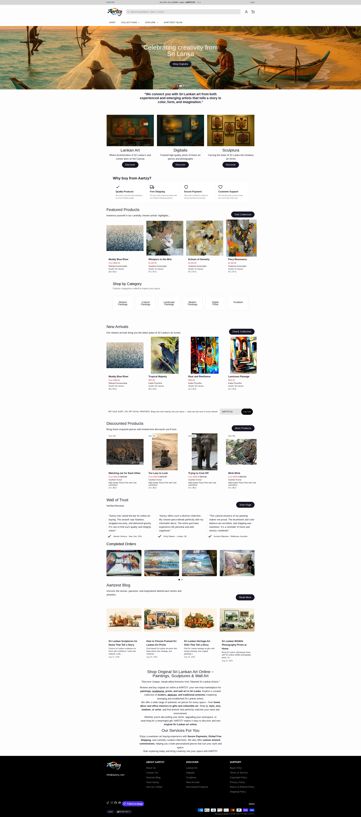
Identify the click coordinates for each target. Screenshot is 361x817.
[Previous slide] (243, 224)
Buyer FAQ (235, 768)
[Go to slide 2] (181, 579)
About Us (151, 768)
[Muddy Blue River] (125, 238)
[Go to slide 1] (179, 579)
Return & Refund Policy (242, 787)
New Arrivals (193, 782)
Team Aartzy (152, 782)
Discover (130, 164)
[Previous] (174, 86)
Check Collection (241, 331)
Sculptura (191, 777)
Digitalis (190, 772)
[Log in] (245, 12)
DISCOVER (192, 762)
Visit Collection (243, 214)
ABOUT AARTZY (155, 762)
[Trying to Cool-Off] (204, 451)
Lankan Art (191, 768)
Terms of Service (239, 772)
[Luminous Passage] (244, 355)
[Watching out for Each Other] (125, 451)
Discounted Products (197, 787)
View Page (245, 504)
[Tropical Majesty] (164, 355)
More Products (243, 428)
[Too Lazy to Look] (164, 451)
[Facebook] (115, 803)
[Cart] (252, 12)
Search (252, 804)
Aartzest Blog (153, 777)
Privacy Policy (237, 782)
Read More (245, 597)
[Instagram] (111, 803)
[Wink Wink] (244, 451)
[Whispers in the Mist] (164, 238)
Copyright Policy (238, 777)
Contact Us (152, 772)
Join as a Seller (154, 787)
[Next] (186, 86)
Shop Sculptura (180, 64)
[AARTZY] (114, 12)
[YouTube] (119, 803)
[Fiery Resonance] (244, 238)
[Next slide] (251, 224)
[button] (125, 252)
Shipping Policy (238, 791)
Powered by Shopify (222, 814)
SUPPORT (235, 762)
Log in (252, 2)
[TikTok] (107, 803)
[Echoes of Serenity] (204, 238)
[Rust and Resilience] (204, 355)
